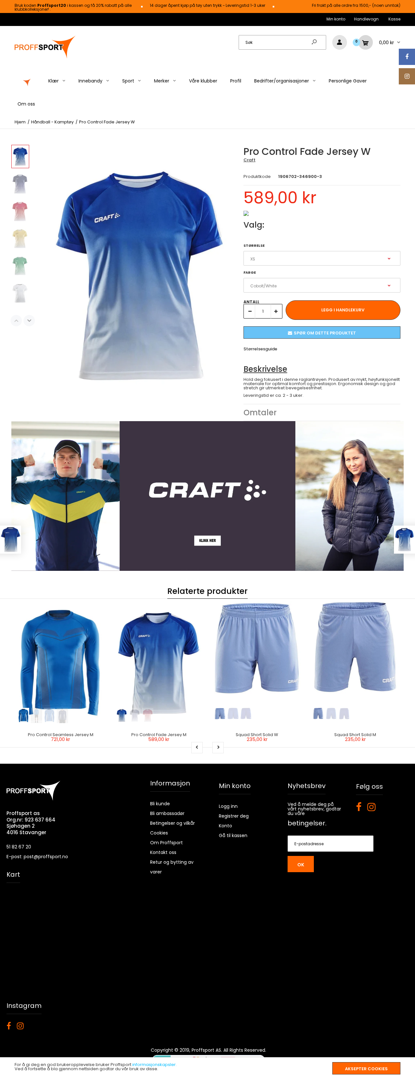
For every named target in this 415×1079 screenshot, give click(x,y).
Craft (249, 160)
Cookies (159, 833)
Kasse (394, 19)
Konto (225, 825)
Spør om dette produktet (325, 333)
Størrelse (254, 245)
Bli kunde (160, 803)
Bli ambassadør (167, 813)
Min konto (335, 19)
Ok (300, 864)
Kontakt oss (163, 852)
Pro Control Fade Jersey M (158, 735)
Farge (249, 272)
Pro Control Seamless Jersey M (60, 735)
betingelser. (307, 823)
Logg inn (228, 806)
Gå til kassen (233, 835)
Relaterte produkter (207, 591)
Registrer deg (234, 816)
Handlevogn (366, 19)
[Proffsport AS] (45, 58)
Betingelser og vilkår (172, 823)
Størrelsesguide (260, 349)
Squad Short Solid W (257, 735)
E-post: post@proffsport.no (37, 856)
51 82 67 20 (18, 847)
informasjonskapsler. (154, 1064)
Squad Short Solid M (355, 735)
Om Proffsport (166, 842)
